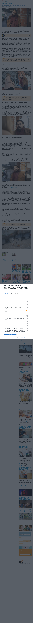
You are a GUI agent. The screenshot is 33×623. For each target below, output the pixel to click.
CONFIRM (10, 334)
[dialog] (16, 311)
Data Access (15, 337)
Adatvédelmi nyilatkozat (21, 337)
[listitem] (16, 314)
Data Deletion (10, 337)
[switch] (27, 301)
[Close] (31, 285)
